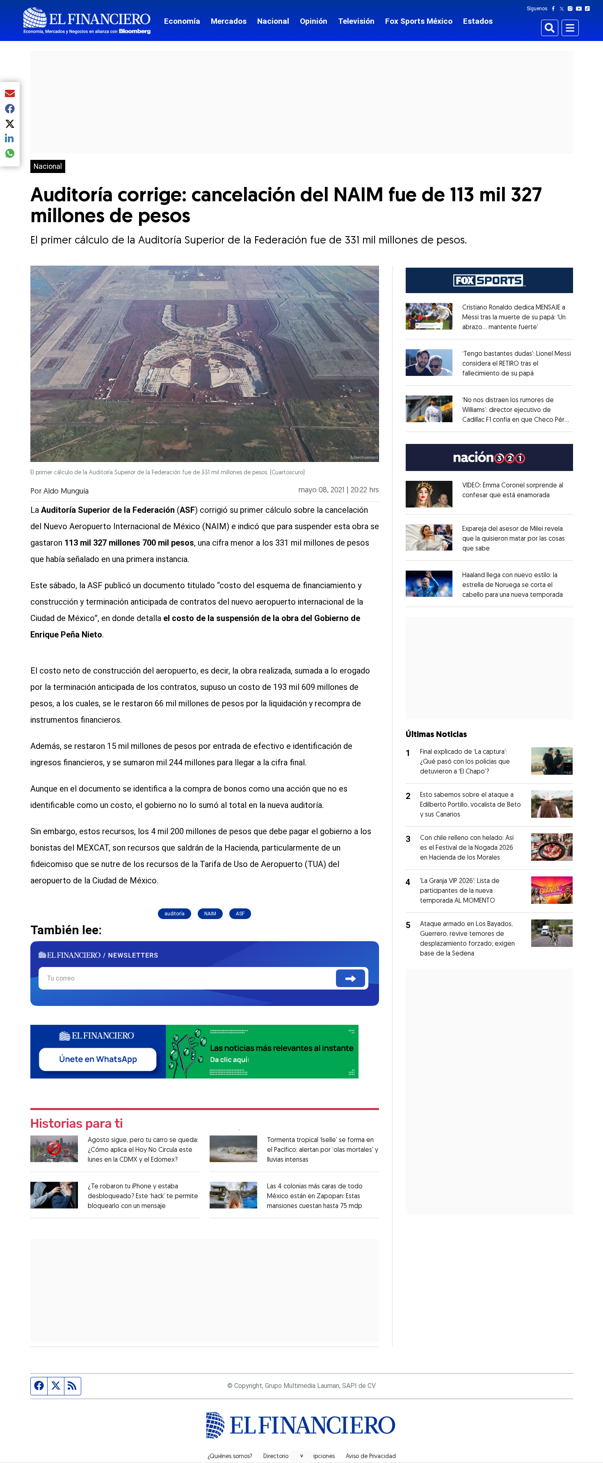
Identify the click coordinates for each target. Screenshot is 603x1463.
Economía (182, 21)
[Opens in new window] (429, 494)
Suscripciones (317, 1457)
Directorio (275, 1457)
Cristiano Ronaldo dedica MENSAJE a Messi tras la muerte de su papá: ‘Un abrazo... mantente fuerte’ (514, 318)
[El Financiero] (87, 20)
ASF (240, 914)
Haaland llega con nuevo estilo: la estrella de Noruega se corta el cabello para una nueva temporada (512, 585)
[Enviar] (350, 978)
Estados (478, 21)
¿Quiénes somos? (230, 1457)
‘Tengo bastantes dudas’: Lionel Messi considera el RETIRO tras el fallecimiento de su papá (516, 364)
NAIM (210, 914)
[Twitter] (563, 8)
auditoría (174, 914)
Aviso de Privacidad (371, 1457)
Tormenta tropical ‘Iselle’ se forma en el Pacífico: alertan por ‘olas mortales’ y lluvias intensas (322, 1150)
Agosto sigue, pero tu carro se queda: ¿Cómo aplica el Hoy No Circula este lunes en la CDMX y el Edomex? (143, 1150)
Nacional (273, 21)
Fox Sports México (418, 21)
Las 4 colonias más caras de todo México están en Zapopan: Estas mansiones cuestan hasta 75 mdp (315, 1196)
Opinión (313, 21)
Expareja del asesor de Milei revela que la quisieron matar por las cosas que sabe (513, 539)
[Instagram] (572, 8)
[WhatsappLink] (194, 1051)
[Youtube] (580, 8)
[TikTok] (589, 8)
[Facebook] (555, 8)
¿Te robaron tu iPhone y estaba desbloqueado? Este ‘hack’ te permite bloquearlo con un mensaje (143, 1196)
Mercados (229, 21)
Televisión (356, 21)
